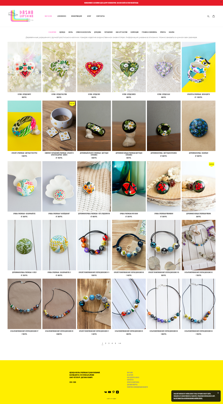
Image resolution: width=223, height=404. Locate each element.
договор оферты (132, 385)
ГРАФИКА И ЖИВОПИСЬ (149, 32)
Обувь (71, 32)
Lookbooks (61, 16)
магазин (130, 373)
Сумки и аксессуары (83, 32)
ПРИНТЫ (163, 32)
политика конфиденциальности (137, 387)
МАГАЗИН (48, 16)
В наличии (52, 32)
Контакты (101, 16)
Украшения (108, 32)
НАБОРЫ (171, 32)
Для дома (97, 32)
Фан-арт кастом (121, 32)
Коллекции (135, 32)
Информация (76, 16)
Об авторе (130, 375)
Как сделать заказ (133, 377)
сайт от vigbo (111, 398)
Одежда (62, 32)
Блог (89, 16)
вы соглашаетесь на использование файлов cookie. (188, 398)
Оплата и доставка (133, 382)
